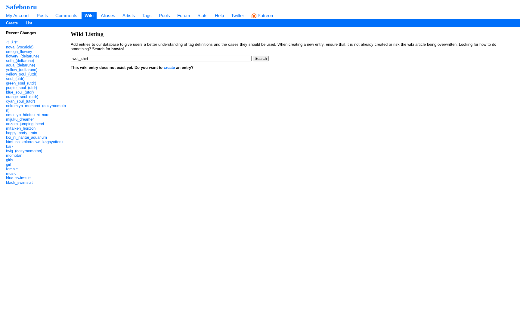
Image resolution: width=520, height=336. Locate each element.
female (12, 169)
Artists (128, 15)
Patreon (264, 15)
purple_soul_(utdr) (21, 87)
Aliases (108, 15)
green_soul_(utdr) (21, 83)
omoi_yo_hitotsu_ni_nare (27, 115)
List (29, 23)
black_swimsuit (19, 182)
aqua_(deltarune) (20, 65)
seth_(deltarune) (20, 60)
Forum (183, 15)
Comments (66, 15)
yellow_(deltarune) (21, 69)
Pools (164, 15)
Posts (42, 15)
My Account (17, 15)
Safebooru (21, 7)
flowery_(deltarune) (22, 56)
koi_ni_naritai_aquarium (26, 137)
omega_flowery (19, 51)
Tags (147, 15)
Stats (202, 15)
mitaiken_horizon (21, 128)
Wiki (89, 15)
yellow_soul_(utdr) (21, 74)
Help (219, 15)
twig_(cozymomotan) (24, 151)
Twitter (237, 15)
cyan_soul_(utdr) (20, 101)
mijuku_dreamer (20, 119)
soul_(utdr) (15, 78)
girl (8, 164)
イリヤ (12, 42)
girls (9, 160)
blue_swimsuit (18, 178)
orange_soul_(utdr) (22, 96)
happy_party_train (21, 133)
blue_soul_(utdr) (20, 92)
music (11, 173)
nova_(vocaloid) (19, 47)
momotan (14, 155)
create (169, 67)
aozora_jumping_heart (25, 124)
